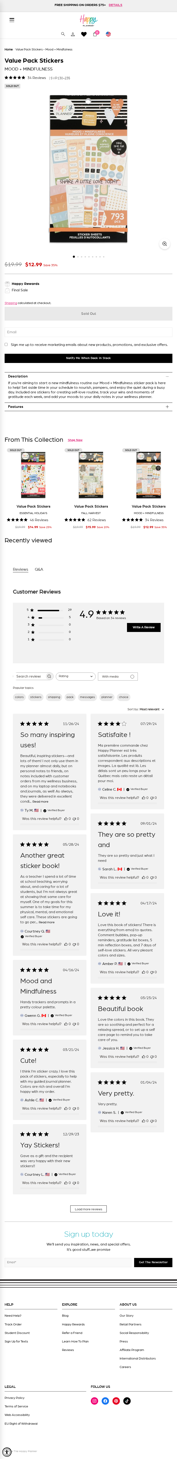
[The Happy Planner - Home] (88, 20)
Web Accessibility (17, 1415)
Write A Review (144, 627)
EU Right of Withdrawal (21, 1423)
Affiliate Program (132, 1350)
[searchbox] (29, 676)
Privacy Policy (14, 1398)
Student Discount (17, 1333)
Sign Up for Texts (16, 1341)
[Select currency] (110, 34)
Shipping (11, 303)
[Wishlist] (84, 34)
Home (9, 49)
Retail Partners (131, 1324)
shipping (54, 697)
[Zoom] (164, 243)
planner (106, 697)
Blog (65, 1315)
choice (123, 697)
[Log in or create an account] (73, 34)
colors (19, 697)
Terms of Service (16, 1406)
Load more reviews (88, 1209)
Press (124, 1341)
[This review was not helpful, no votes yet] (74, 818)
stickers (35, 697)
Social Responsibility (134, 1333)
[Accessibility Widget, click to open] (7, 1452)
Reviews (68, 1350)
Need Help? (13, 1315)
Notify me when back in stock (88, 358)
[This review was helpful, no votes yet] (66, 818)
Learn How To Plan (75, 1341)
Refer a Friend (72, 1333)
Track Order (13, 1324)
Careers (125, 1367)
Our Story (126, 1315)
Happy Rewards (73, 1324)
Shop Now (75, 440)
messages (87, 697)
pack (70, 697)
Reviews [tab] (20, 569)
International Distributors (138, 1358)
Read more (40, 801)
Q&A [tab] (39, 569)
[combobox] (76, 676)
